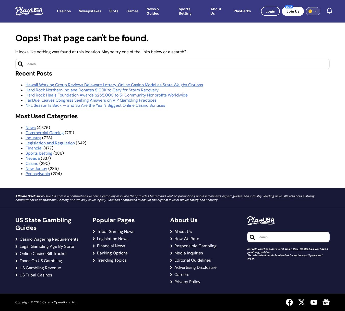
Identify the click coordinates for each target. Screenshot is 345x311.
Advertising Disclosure (195, 267)
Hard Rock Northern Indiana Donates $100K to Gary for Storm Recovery (92, 90)
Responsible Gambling (195, 246)
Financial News (111, 246)
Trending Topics (112, 260)
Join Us (293, 11)
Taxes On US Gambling (41, 260)
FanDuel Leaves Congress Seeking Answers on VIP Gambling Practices (91, 100)
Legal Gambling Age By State (47, 246)
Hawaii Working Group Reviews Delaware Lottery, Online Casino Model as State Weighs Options (114, 85)
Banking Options (112, 253)
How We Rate (186, 238)
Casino (32, 163)
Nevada (33, 158)
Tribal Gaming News (115, 231)
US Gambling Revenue (40, 268)
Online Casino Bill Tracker (43, 253)
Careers (181, 274)
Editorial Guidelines (192, 260)
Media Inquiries (188, 253)
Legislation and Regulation (50, 143)
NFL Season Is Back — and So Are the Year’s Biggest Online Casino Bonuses (95, 105)
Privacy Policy (187, 281)
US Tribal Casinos (36, 275)
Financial (34, 148)
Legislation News (112, 238)
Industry (33, 138)
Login (270, 11)
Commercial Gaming (45, 132)
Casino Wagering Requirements (49, 239)
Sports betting (39, 153)
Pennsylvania (38, 173)
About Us (183, 231)
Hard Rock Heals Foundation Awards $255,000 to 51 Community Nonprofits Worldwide (107, 95)
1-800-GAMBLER (301, 249)
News (31, 127)
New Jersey (36, 168)
